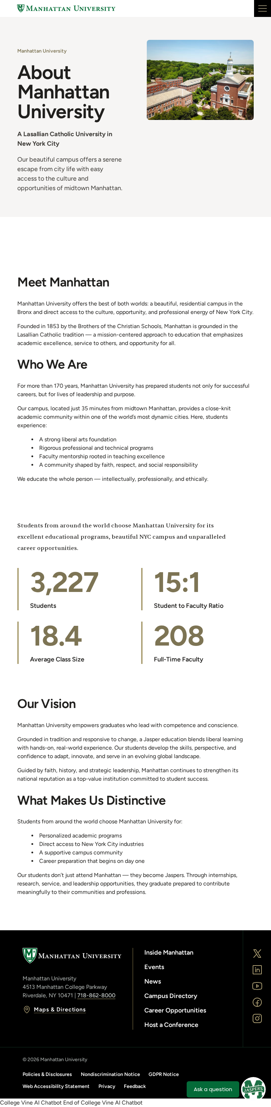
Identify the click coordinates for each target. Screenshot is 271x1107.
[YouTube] (257, 986)
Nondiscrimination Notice (110, 1074)
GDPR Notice (164, 1074)
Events (154, 967)
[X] (257, 953)
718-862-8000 (96, 995)
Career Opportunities (175, 1010)
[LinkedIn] (257, 969)
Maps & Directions (60, 1009)
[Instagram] (257, 1018)
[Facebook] (257, 1002)
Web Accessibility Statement (56, 1086)
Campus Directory (170, 996)
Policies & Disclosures (47, 1074)
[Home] (66, 8)
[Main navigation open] (262, 8)
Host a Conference (171, 1025)
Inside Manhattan (168, 952)
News (152, 981)
